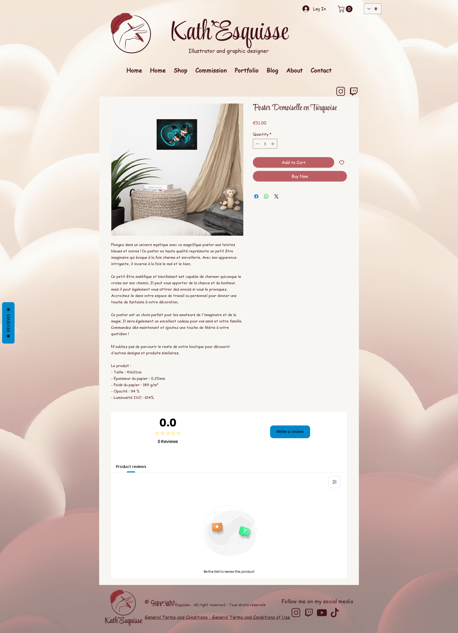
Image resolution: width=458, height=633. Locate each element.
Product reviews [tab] (131, 466)
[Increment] (273, 143)
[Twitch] (354, 91)
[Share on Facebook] (256, 196)
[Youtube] (322, 613)
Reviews (8, 323)
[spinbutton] (265, 143)
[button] (346, 9)
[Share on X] (276, 196)
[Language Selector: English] (372, 8)
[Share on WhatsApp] (266, 196)
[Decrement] (257, 143)
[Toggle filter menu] (334, 482)
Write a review (290, 431)
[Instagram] (341, 91)
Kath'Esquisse (229, 33)
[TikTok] (335, 613)
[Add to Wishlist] (341, 162)
